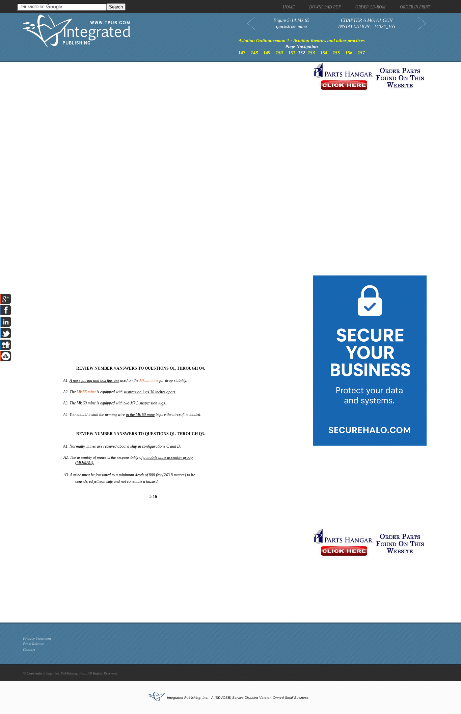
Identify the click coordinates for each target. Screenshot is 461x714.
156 (348, 52)
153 (311, 52)
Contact (29, 649)
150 (279, 52)
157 (361, 52)
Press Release (33, 644)
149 (266, 52)
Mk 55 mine (148, 380)
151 (291, 52)
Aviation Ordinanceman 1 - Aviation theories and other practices (301, 40)
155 (336, 52)
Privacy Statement (37, 638)
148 (254, 52)
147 (241, 52)
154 (323, 52)
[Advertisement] (166, 109)
